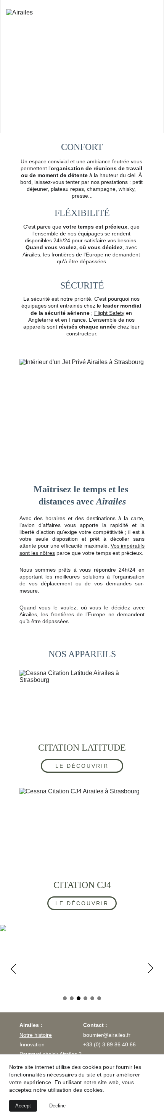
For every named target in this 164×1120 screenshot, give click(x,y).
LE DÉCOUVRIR (82, 766)
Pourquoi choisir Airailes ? (50, 1054)
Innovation (32, 1044)
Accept (23, 1106)
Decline (57, 1106)
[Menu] (153, 13)
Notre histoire (35, 1035)
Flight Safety (109, 313)
